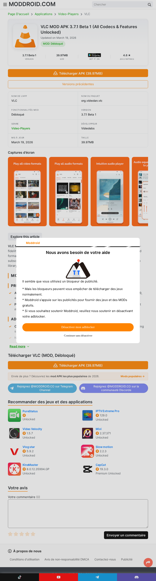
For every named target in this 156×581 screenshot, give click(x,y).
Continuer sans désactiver (78, 335)
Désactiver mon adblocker (78, 327)
